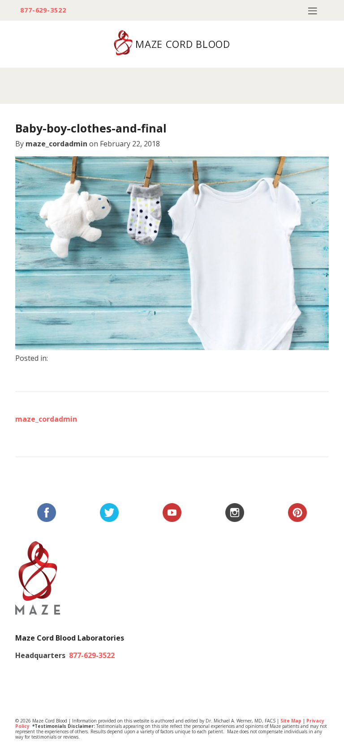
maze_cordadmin (56, 144)
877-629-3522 (43, 10)
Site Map (290, 721)
